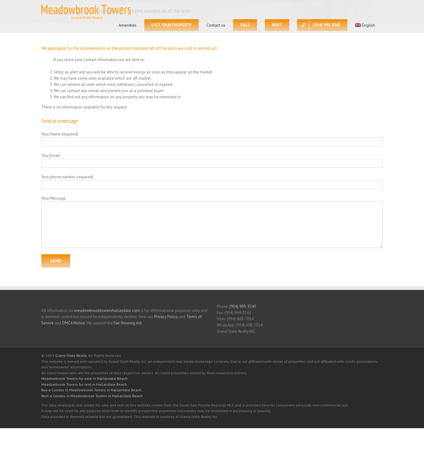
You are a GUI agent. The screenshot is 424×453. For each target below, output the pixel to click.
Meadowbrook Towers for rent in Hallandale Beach (84, 384)
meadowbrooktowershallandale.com (107, 310)
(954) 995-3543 (242, 306)
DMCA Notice (73, 323)
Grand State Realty (71, 355)
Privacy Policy (166, 316)
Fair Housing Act (128, 323)
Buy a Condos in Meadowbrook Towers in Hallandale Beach (91, 390)
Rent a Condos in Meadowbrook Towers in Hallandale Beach (92, 395)
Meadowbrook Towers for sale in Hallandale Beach (84, 378)
